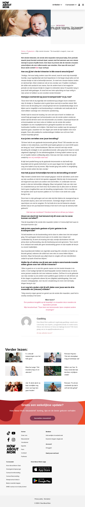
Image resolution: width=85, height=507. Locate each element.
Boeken (48, 432)
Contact (24, 453)
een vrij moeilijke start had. (38, 157)
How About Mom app (38, 462)
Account (49, 444)
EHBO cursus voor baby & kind (16, 487)
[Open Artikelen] (61, 5)
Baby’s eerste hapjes (13, 483)
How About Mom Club (13, 466)
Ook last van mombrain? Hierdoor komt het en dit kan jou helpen (49, 212)
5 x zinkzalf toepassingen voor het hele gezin (33, 356)
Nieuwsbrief (25, 439)
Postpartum (30, 51)
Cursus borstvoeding (13, 473)
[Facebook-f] (8, 439)
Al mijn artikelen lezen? (44, 333)
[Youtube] (13, 433)
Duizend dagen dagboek (54, 439)
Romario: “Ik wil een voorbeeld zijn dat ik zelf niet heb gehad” (71, 385)
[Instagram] (13, 439)
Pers (22, 449)
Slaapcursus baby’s (12, 480)
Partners (24, 456)
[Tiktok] (8, 433)
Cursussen (10, 462)
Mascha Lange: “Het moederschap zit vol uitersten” (32, 369)
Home (23, 51)
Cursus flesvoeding (12, 476)
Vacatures (24, 442)
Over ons (24, 435)
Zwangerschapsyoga (13, 469)
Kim (36, 68)
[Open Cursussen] (76, 5)
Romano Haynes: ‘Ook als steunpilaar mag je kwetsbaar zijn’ (71, 356)
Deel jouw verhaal (52, 453)
